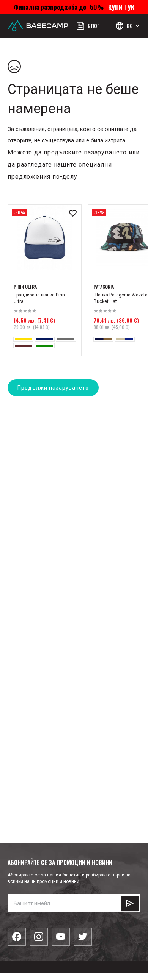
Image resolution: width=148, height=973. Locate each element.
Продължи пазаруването (53, 388)
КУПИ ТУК (119, 7)
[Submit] (130, 903)
